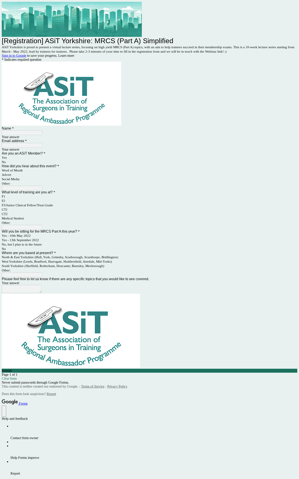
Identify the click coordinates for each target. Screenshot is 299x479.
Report (51, 394)
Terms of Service (92, 386)
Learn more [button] (66, 55)
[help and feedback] (4, 411)
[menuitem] (154, 432)
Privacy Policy (117, 386)
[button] (149, 371)
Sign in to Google (14, 55)
